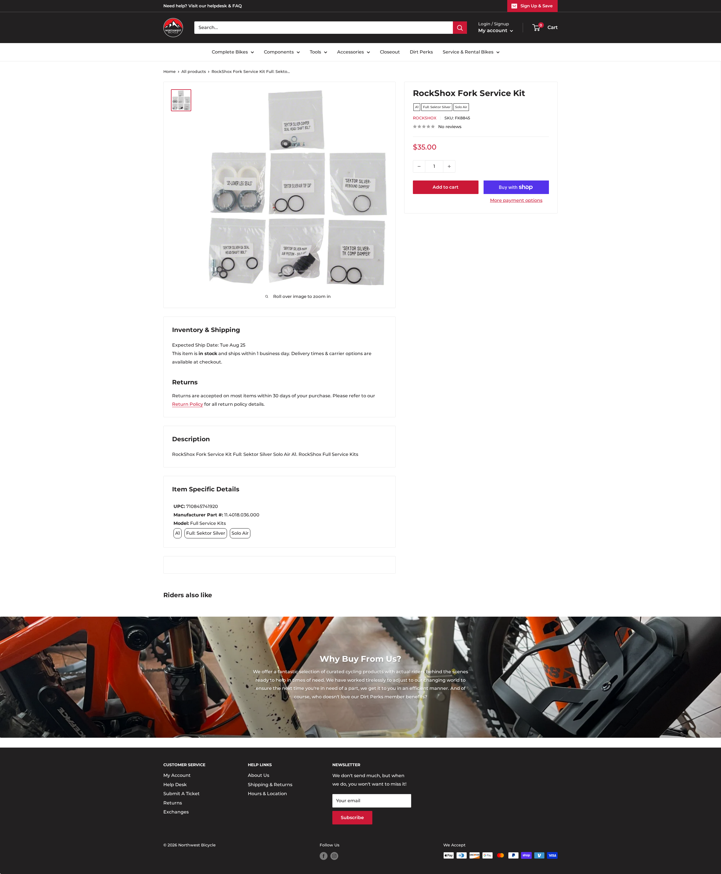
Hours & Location (267, 793)
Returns (172, 803)
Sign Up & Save (536, 5)
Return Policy (187, 404)
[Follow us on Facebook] (324, 856)
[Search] (460, 27)
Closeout (390, 52)
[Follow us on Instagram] (334, 856)
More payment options (516, 200)
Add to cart (446, 187)
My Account (177, 775)
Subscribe (352, 817)
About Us (258, 775)
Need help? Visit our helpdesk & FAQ (202, 5)
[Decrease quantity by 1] (419, 166)
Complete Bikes (230, 52)
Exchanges (176, 812)
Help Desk (175, 784)
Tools (315, 52)
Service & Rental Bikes (468, 52)
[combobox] (323, 27)
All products (193, 71)
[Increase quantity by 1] (449, 166)
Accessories (350, 52)
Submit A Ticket (181, 793)
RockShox (424, 118)
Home (169, 71)
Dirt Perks (421, 52)
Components (279, 52)
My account (493, 30)
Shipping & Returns (270, 784)
